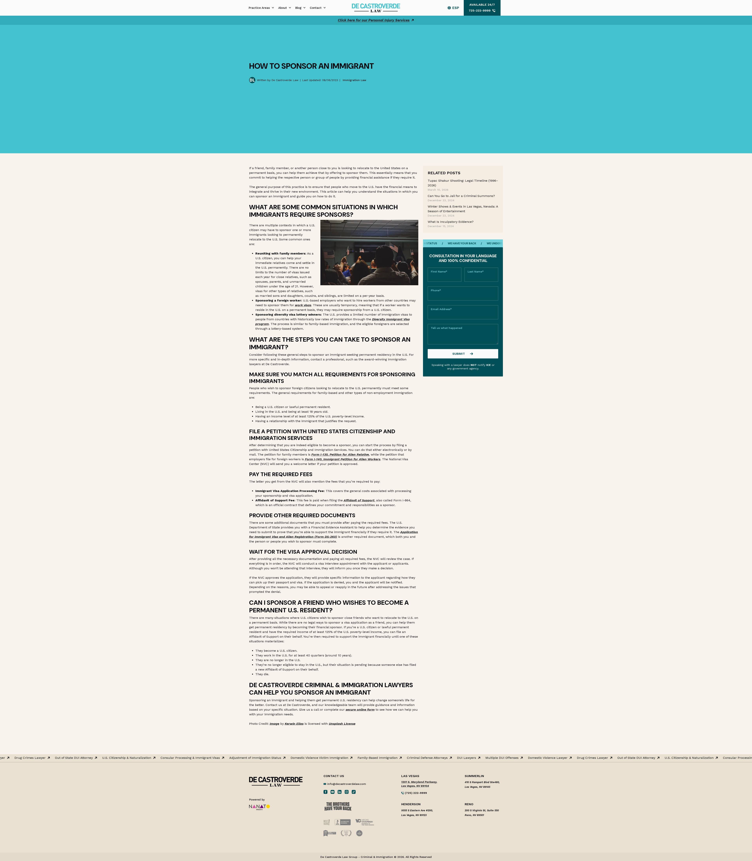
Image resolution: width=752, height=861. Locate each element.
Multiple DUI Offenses (469, 757)
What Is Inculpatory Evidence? (451, 222)
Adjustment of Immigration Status (223, 757)
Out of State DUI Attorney (42, 757)
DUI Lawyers (434, 757)
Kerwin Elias (294, 724)
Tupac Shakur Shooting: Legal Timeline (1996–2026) (463, 183)
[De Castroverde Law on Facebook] (325, 791)
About (282, 8)
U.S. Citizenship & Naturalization (94, 757)
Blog (298, 8)
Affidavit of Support (359, 500)
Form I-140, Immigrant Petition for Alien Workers (342, 459)
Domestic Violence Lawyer (515, 757)
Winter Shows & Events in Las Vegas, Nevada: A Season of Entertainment (463, 209)
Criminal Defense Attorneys (395, 757)
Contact (316, 8)
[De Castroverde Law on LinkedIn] (340, 791)
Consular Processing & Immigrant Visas (158, 757)
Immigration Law (354, 80)
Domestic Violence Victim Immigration (287, 757)
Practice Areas (259, 8)
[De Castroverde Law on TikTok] (354, 791)
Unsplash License (342, 724)
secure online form (360, 709)
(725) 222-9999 (415, 792)
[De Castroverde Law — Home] (376, 7)
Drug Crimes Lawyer (560, 757)
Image (274, 724)
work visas (303, 305)
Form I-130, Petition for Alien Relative (340, 454)
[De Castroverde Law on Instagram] (347, 791)
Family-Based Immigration (345, 757)
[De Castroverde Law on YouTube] (332, 791)
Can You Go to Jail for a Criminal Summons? (461, 196)
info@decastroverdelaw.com (346, 783)
